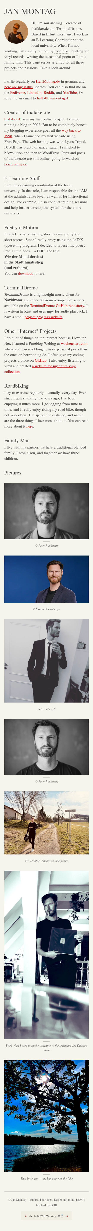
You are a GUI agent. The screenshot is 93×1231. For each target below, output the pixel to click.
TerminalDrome (68, 28)
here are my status (18, 86)
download (25, 273)
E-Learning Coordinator (55, 39)
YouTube (70, 92)
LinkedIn (34, 92)
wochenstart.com (74, 343)
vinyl (8, 56)
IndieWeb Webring (45, 1216)
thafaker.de (40, 28)
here (29, 426)
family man (13, 62)
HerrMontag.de (48, 81)
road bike (62, 50)
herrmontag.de (15, 163)
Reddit (49, 92)
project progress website (44, 316)
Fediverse (17, 92)
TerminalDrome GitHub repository (57, 305)
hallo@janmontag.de (53, 98)
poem (66, 56)
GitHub (40, 360)
